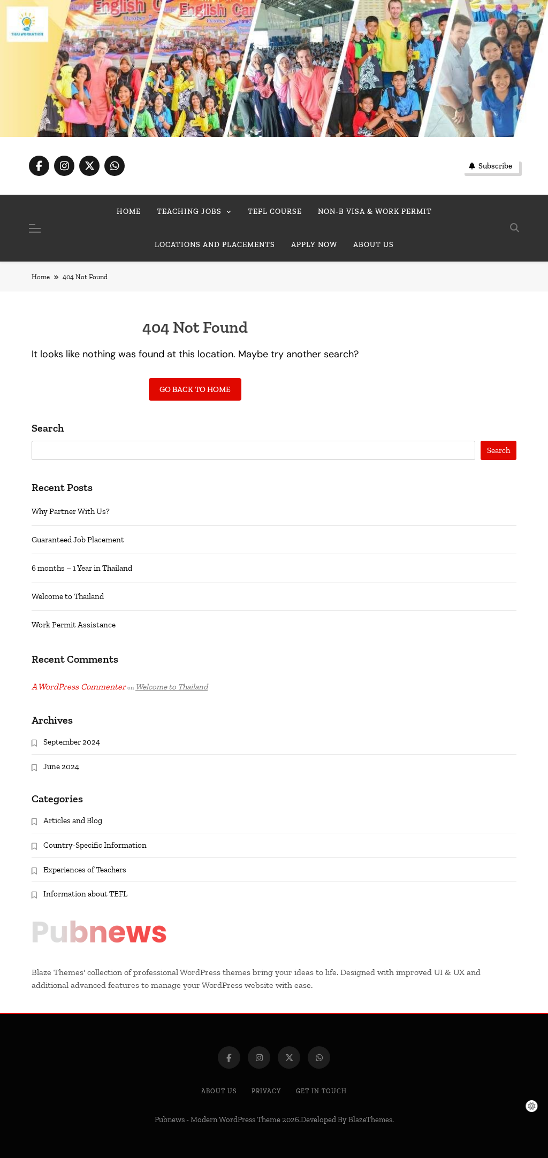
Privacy (266, 1091)
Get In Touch (321, 1091)
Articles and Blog (72, 820)
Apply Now (314, 244)
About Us (219, 1091)
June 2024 (61, 766)
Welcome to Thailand (68, 596)
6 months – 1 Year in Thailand (82, 568)
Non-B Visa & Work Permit (375, 211)
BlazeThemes (370, 1119)
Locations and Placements (215, 244)
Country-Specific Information (95, 845)
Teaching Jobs (189, 211)
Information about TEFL (85, 894)
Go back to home (195, 389)
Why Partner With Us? (71, 511)
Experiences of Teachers (84, 870)
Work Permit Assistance (74, 625)
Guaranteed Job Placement (78, 540)
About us (373, 244)
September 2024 (71, 742)
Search (48, 428)
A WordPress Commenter (79, 686)
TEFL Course (275, 211)
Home (129, 211)
